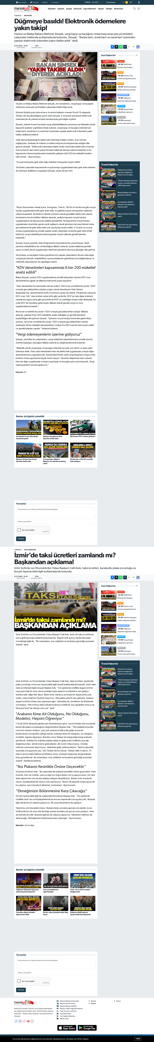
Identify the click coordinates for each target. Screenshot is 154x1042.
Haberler (17, 15)
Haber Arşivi (64, 1018)
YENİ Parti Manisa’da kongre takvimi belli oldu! (124, 66)
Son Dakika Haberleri (67, 1016)
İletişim (93, 1001)
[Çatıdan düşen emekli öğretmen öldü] (28, 903)
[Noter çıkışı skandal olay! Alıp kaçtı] (55, 903)
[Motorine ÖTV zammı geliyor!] (82, 427)
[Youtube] (28, 1021)
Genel (120, 72)
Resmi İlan (118, 9)
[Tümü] (137, 55)
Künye (118, 1001)
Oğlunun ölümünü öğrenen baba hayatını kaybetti (127, 99)
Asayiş (69, 9)
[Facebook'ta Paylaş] (112, 47)
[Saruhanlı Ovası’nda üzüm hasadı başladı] (28, 427)
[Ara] (134, 8)
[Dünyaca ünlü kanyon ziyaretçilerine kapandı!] (82, 903)
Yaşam (101, 9)
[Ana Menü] (139, 8)
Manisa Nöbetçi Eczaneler (69, 1001)
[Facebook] (16, 1021)
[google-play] (87, 1028)
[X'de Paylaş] (116, 47)
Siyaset (60, 9)
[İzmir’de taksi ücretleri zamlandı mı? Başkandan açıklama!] (55, 607)
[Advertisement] (56, 188)
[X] (20, 1021)
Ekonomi (78, 9)
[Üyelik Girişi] (138, 2)
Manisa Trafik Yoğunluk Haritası (71, 1008)
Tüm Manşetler (65, 1014)
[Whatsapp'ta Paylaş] (121, 47)
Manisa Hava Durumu (67, 1003)
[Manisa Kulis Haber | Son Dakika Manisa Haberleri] (26, 9)
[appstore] (67, 1028)
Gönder (21, 539)
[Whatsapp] (32, 1021)
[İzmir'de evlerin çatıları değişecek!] (82, 881)
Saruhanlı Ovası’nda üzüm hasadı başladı (127, 122)
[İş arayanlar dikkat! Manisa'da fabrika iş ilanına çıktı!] (55, 450)
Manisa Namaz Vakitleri (68, 1006)
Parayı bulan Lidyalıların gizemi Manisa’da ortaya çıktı (126, 111)
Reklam (44, 2)
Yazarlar (35, 2)
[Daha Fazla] (125, 47)
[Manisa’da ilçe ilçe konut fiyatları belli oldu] (28, 450)
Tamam (138, 1038)
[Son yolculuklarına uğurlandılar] (55, 881)
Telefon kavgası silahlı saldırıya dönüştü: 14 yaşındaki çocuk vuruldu (127, 88)
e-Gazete (55, 2)
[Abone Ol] (138, 46)
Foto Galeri (22, 2)
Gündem (52, 9)
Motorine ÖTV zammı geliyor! (82, 436)
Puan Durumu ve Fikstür (68, 1011)
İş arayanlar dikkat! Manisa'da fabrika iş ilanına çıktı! (54, 461)
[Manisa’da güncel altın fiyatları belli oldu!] (55, 427)
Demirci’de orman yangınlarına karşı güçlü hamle (127, 77)
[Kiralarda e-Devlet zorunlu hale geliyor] (82, 450)
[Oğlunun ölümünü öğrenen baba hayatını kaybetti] (28, 881)
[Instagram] (24, 1021)
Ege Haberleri (90, 9)
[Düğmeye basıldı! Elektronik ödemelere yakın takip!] (55, 76)
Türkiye (109, 9)
